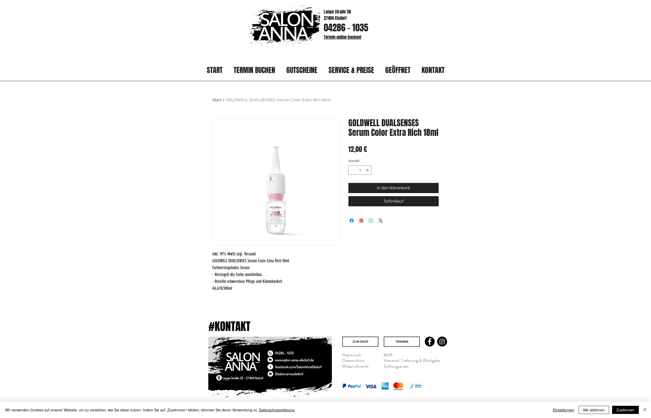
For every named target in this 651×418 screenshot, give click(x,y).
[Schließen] (645, 410)
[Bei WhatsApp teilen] (371, 221)
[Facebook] (430, 342)
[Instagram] (442, 342)
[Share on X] (381, 221)
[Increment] (368, 170)
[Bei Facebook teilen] (352, 221)
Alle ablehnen (594, 409)
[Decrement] (352, 170)
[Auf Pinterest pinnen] (361, 221)
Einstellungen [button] (563, 409)
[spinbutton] (360, 170)
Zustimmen (625, 409)
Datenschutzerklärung (276, 409)
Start (216, 99)
